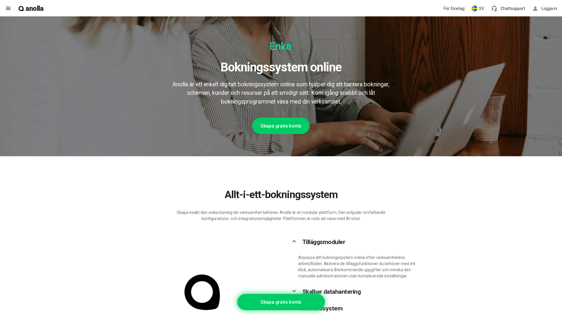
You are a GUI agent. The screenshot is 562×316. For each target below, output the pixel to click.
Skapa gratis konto (281, 126)
